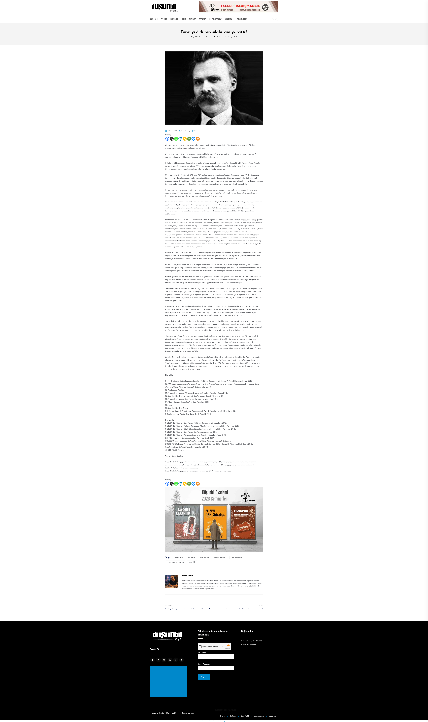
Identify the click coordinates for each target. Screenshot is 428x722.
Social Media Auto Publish (206, 721)
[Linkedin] (180, 139)
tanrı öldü (192, 562)
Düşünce (192, 19)
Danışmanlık (242, 19)
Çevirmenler (259, 716)
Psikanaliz (174, 19)
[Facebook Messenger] (193, 139)
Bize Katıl (245, 716)
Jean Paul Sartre (237, 557)
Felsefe (164, 19)
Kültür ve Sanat (215, 19)
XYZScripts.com (224, 721)
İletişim (233, 716)
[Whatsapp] (176, 139)
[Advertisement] (169, 681)
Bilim (184, 19)
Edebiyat (202, 19)
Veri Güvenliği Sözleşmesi (251, 641)
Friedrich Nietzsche (220, 557)
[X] (172, 139)
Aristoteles (191, 557)
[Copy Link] (185, 139)
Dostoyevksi (204, 557)
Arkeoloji (153, 19)
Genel (196, 131)
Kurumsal (229, 19)
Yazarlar (272, 716)
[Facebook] (167, 139)
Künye (222, 716)
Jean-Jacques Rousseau (176, 562)
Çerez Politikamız (248, 645)
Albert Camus (178, 557)
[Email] (189, 139)
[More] (198, 139)
